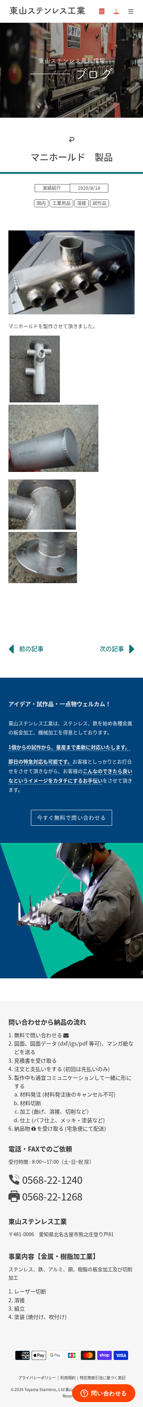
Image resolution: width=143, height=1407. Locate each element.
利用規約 (68, 1377)
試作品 (99, 203)
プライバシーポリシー (37, 1377)
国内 (41, 203)
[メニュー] (131, 11)
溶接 (81, 203)
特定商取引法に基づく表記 (102, 1377)
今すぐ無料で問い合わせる (71, 817)
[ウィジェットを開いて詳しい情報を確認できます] (103, 1393)
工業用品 (61, 203)
